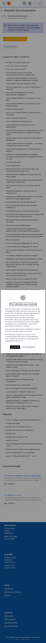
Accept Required (28, 347)
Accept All (15, 347)
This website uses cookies (23, 304)
